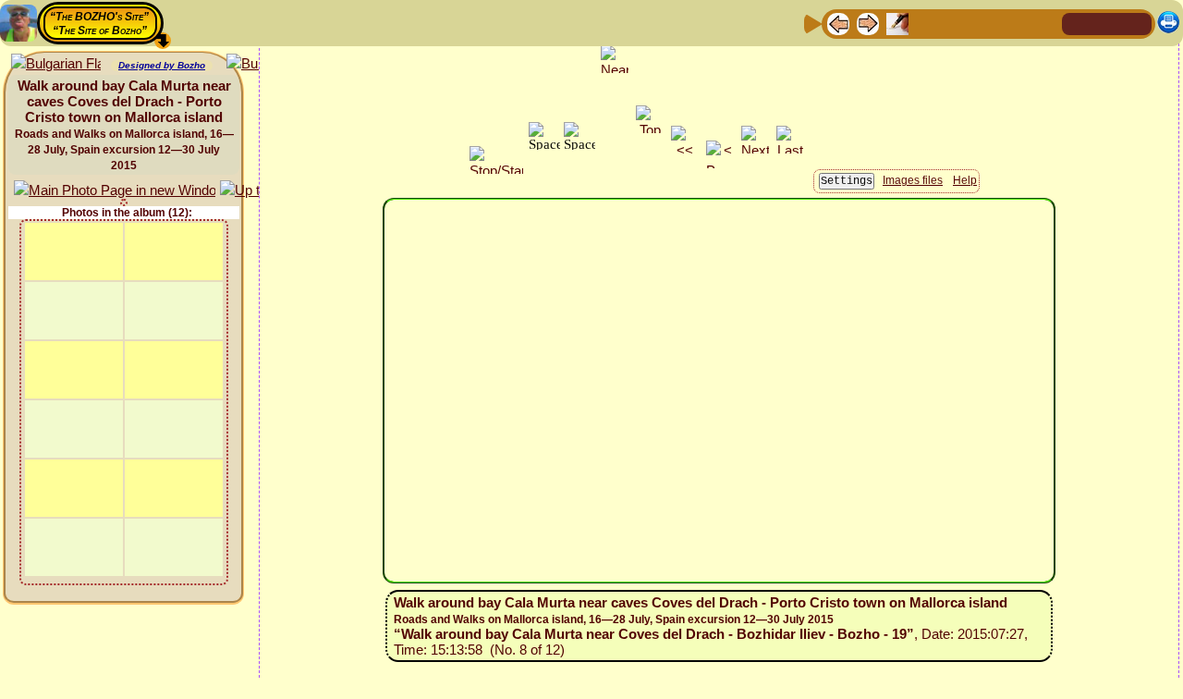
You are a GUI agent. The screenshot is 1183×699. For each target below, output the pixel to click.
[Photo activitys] (986, 23)
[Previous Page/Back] (838, 23)
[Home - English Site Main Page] (1107, 23)
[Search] (1045, 23)
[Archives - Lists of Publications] (897, 23)
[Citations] (927, 23)
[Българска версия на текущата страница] (56, 64)
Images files (913, 180)
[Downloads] (1016, 23)
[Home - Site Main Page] (1078, 23)
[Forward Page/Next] (868, 23)
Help (965, 180)
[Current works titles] (956, 23)
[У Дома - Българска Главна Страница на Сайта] (1137, 23)
